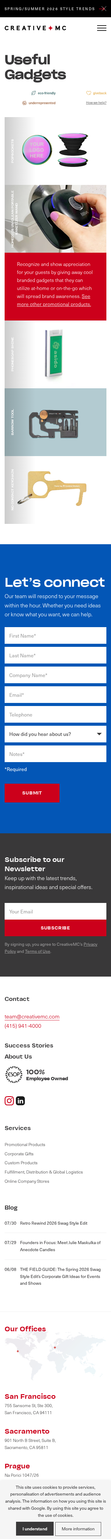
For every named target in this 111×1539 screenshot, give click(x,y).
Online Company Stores (27, 1181)
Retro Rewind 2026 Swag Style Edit (46, 1223)
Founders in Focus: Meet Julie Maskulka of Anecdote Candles (53, 1245)
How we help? (96, 102)
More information (78, 1529)
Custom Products (21, 1162)
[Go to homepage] (35, 28)
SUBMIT (32, 793)
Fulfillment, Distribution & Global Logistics (44, 1172)
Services (18, 1128)
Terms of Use (37, 951)
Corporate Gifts (19, 1154)
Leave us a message (39, 160)
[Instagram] (9, 1100)
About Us (18, 1056)
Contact (17, 998)
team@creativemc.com (32, 1016)
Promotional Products (25, 1144)
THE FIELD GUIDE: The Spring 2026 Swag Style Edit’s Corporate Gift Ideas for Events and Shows (53, 1276)
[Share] (20, 1100)
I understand (35, 1528)
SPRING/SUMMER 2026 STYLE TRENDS (51, 8)
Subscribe (55, 928)
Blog (11, 1207)
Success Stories (29, 1045)
